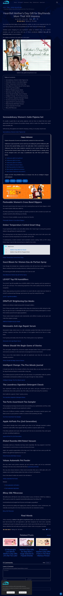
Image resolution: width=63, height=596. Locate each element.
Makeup (25, 180)
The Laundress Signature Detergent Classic (17, 98)
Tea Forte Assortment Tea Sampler (15, 100)
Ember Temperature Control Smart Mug (16, 84)
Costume (13, 180)
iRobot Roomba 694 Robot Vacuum (15, 104)
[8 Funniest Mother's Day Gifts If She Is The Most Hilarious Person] (43, 542)
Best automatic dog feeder (12, 488)
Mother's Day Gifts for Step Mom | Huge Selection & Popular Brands (27, 552)
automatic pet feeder (33, 466)
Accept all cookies (10, 592)
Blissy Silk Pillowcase (11, 107)
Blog (31, 2)
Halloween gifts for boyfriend (14, 158)
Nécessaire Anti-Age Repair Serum (15, 92)
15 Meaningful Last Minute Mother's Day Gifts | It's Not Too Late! (10, 552)
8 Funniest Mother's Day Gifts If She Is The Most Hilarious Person (43, 552)
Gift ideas (19, 180)
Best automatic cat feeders (12, 485)
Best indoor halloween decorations (16, 171)
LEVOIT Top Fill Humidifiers (13, 88)
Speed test (42, 2)
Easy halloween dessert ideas (15, 164)
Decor (7, 180)
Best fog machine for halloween (15, 167)
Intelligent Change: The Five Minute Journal (17, 96)
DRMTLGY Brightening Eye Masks (14, 90)
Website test (36, 2)
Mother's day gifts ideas (16, 7)
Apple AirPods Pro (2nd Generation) (15, 102)
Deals (8, 7)
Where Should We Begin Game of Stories (16, 94)
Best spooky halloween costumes (15, 169)
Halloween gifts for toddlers (14, 162)
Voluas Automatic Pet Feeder (13, 106)
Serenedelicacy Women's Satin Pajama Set (17, 80)
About (15, 2)
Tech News (20, 2)
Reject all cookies (23, 592)
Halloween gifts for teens (13, 160)
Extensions (26, 2)
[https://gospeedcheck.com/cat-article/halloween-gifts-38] (27, 191)
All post (49, 535)
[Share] (37, 19)
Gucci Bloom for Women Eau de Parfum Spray (18, 86)
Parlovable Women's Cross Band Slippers (16, 82)
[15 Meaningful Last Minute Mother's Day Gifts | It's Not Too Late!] (10, 542)
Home (4, 7)
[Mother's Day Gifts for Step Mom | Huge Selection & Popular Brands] (26, 542)
